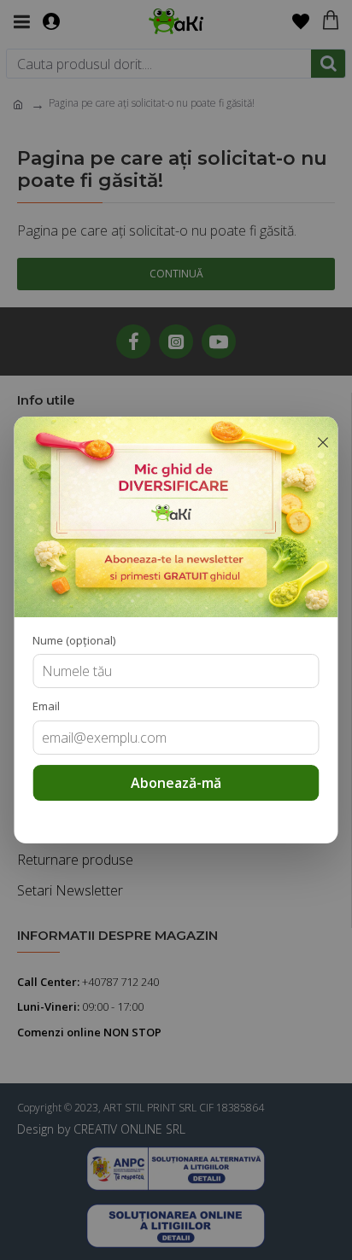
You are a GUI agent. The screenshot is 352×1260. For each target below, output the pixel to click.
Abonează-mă (176, 782)
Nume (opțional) (73, 640)
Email (46, 706)
